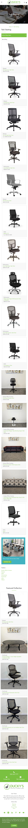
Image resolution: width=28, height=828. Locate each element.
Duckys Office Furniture (6, 570)
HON (2, 573)
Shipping (14, 804)
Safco (2, 578)
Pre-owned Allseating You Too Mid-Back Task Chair (13, 727)
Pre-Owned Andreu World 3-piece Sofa (11, 464)
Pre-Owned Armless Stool (8, 398)
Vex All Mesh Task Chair (8, 135)
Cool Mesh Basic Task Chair (9, 266)
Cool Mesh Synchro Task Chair (9, 332)
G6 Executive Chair (7, 200)
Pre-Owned (3, 576)
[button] (25, 35)
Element (3, 572)
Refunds (14, 805)
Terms (14, 808)
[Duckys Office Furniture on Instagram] (8, 813)
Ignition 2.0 (6, 233)
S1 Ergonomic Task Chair (9, 102)
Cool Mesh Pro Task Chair (9, 168)
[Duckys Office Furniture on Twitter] (20, 813)
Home (10, 26)
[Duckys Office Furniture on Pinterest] (16, 813)
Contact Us (7, 562)
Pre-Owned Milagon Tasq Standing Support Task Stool (14, 431)
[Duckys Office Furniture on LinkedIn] (12, 813)
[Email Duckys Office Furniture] (4, 813)
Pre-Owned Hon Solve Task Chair (9, 762)
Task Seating (16, 26)
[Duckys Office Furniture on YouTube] (23, 813)
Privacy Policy (14, 807)
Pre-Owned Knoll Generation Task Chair (10, 692)
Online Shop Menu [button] (6, 35)
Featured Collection (14, 588)
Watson (3, 580)
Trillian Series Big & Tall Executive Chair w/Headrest (12, 299)
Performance (4, 575)
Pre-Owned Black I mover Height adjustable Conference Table (11, 657)
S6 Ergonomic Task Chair (8, 69)
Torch (4, 531)
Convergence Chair (8, 365)
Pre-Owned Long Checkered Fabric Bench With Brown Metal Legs (14, 498)
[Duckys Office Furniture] (14, 2)
